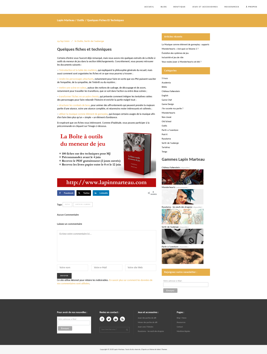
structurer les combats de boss (74, 105)
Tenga (164, 152)
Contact (180, 327)
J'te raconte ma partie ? (172, 109)
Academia (166, 83)
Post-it (164, 134)
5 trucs (165, 78)
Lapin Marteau (65, 20)
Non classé (166, 117)
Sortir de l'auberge (94, 41)
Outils (80, 20)
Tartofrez (166, 147)
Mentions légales (183, 331)
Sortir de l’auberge (170, 227)
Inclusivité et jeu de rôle (172, 57)
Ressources (181, 322)
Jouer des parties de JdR (147, 318)
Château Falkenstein (171, 91)
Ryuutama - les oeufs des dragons (177, 207)
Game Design (168, 104)
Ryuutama (166, 139)
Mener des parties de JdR (147, 322)
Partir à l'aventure (170, 247)
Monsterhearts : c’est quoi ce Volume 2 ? (180, 49)
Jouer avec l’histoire (145, 327)
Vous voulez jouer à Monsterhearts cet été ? (181, 62)
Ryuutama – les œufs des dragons (151, 331)
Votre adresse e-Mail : (173, 281)
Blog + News (181, 318)
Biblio (164, 87)
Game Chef (167, 100)
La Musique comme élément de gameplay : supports (185, 45)
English (165, 96)
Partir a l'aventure (170, 130)
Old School (166, 122)
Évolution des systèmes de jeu (175, 53)
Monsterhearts (168, 113)
